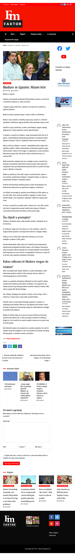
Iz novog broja (51, 34)
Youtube (68, 4)
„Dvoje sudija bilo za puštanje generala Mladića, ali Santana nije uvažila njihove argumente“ (26, 391)
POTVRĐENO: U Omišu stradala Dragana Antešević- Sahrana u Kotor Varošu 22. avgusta (42, 391)
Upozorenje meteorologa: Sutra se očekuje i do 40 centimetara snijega (40, 358)
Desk (5, 83)
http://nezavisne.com (13, 338)
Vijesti (12, 34)
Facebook (62, 4)
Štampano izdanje (36, 34)
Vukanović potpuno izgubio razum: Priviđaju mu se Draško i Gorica (66, 255)
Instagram (70, 4)
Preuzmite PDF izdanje (11, 40)
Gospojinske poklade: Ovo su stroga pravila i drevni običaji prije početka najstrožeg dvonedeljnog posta (28, 495)
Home (5, 45)
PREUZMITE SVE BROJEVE (32, 526)
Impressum (22, 4)
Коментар (6, 421)
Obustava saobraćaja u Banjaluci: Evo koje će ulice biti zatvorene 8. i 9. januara (13, 358)
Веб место (38, 447)
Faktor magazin (14, 4)
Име (5, 447)
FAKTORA (58, 70)
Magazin (22, 34)
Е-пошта (22, 447)
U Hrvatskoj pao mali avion (9, 385)
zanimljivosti (10, 486)
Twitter (64, 4)
